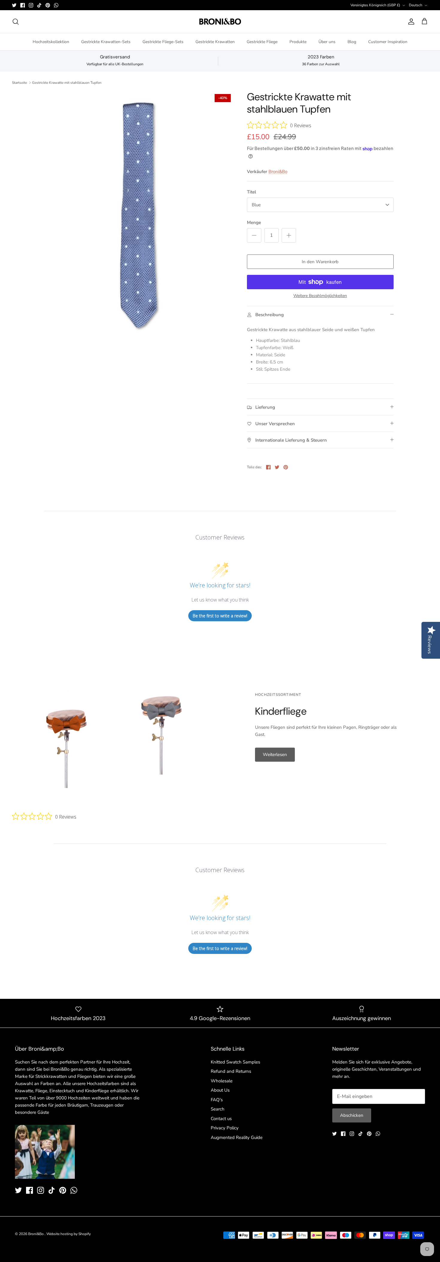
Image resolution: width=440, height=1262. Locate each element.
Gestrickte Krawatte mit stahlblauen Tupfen (66, 82)
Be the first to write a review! (220, 616)
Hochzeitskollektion (51, 42)
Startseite (19, 82)
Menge (254, 222)
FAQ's (217, 1100)
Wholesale (222, 1081)
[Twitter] (14, 5)
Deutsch (415, 5)
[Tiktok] (39, 5)
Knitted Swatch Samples (235, 1062)
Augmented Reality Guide (237, 1137)
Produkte (298, 42)
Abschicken (351, 1115)
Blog (352, 42)
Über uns (327, 42)
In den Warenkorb (320, 262)
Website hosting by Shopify (68, 1233)
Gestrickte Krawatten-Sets (106, 42)
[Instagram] (31, 5)
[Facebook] (22, 5)
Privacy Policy (225, 1128)
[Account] (410, 21)
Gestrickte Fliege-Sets (162, 42)
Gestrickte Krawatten (215, 42)
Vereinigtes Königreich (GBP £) (375, 5)
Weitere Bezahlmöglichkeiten (320, 296)
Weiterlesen (275, 754)
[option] (140, 215)
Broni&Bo (277, 172)
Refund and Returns (231, 1071)
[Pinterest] (47, 5)
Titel (251, 192)
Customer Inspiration (387, 42)
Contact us (221, 1119)
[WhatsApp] (56, 5)
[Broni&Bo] (220, 21)
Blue (256, 205)
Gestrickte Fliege (262, 42)
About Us (220, 1090)
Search (217, 1109)
